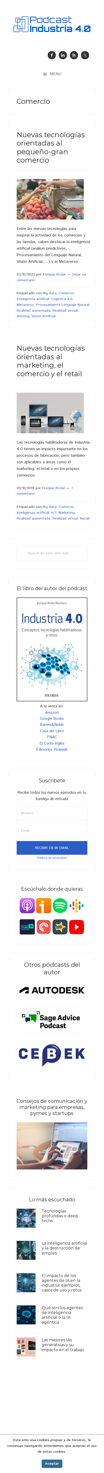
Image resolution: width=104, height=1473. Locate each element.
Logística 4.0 (61, 299)
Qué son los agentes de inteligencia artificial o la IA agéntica (62, 1315)
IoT (53, 512)
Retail (84, 518)
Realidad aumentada (33, 310)
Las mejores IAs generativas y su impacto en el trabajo (63, 1345)
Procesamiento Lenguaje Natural (62, 304)
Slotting (23, 316)
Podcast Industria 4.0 (52, 24)
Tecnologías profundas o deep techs (60, 1216)
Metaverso (25, 304)
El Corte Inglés (51, 743)
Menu (55, 74)
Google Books (52, 718)
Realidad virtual (65, 310)
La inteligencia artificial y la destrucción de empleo (64, 1248)
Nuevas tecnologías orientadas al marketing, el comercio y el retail (51, 361)
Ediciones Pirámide (52, 749)
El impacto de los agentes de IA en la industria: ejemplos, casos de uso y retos (62, 1283)
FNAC (52, 737)
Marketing (67, 512)
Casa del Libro (52, 731)
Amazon (52, 712)
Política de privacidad (52, 858)
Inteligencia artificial (33, 299)
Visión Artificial (44, 316)
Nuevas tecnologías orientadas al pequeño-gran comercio (51, 147)
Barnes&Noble (52, 724)
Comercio (66, 293)
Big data (50, 293)
